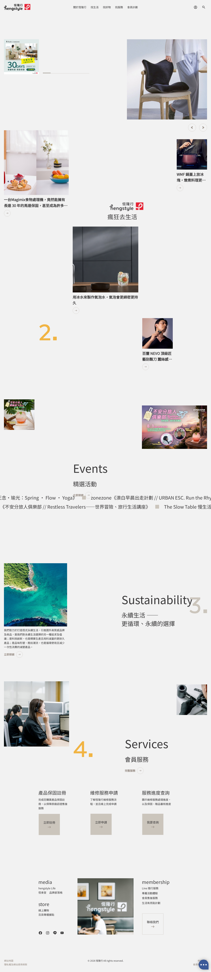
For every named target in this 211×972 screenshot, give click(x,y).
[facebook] (40, 933)
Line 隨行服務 (150, 888)
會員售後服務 (150, 898)
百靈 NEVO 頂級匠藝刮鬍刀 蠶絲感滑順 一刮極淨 (157, 359)
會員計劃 (132, 7)
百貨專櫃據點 (46, 915)
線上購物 (43, 910)
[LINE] (55, 933)
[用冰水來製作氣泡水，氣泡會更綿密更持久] (105, 310)
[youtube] (62, 933)
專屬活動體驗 (150, 893)
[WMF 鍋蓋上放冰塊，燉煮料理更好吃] (192, 187)
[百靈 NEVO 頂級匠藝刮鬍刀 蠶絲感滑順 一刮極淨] (157, 367)
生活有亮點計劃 (151, 903)
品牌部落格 (55, 892)
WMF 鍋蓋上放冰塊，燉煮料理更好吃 (191, 179)
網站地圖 (8, 960)
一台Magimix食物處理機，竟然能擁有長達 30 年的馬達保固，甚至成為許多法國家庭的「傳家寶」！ (36, 205)
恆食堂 (42, 892)
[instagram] (48, 933)
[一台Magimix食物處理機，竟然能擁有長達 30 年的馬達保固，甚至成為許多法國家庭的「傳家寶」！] (36, 213)
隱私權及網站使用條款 (15, 964)
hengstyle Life (47, 888)
